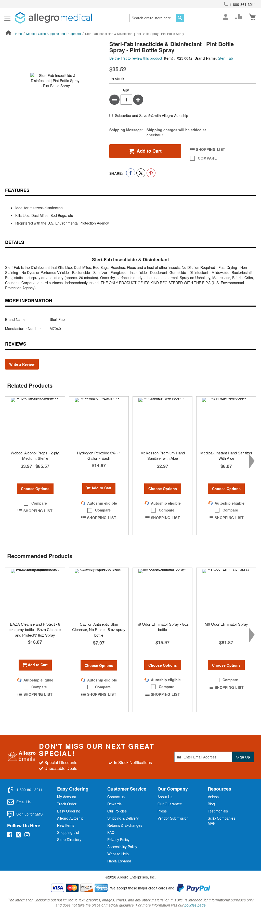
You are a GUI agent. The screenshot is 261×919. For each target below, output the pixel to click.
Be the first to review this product (135, 58)
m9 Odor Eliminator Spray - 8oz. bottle (162, 626)
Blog (211, 803)
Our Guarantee (170, 803)
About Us (165, 796)
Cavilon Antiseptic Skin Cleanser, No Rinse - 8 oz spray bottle (98, 629)
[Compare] (238, 16)
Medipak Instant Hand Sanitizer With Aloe (226, 455)
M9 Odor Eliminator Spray (226, 624)
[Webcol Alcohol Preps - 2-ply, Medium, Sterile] (35, 422)
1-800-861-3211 (243, 4)
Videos (213, 796)
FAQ (110, 832)
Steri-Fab (225, 58)
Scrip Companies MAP (221, 821)
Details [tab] (14, 242)
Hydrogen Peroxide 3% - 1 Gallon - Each (99, 455)
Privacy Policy (118, 839)
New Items (65, 825)
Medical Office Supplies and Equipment (53, 33)
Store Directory (69, 839)
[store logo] (53, 18)
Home (18, 33)
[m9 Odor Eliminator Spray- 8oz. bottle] (162, 593)
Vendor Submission (173, 818)
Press (162, 810)
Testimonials (218, 810)
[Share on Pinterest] (151, 172)
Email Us (23, 801)
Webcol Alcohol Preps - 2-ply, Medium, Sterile (35, 455)
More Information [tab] (28, 300)
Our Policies (117, 810)
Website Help (118, 853)
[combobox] (156, 18)
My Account (66, 796)
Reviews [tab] (15, 343)
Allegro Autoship (70, 818)
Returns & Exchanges (124, 825)
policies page (195, 905)
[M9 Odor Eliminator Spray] (226, 593)
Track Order (66, 803)
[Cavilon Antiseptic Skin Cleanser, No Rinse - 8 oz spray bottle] (98, 593)
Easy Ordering (68, 810)
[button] (35, 503)
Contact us (116, 796)
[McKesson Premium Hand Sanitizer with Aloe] (162, 422)
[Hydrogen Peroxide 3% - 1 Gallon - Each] (98, 422)
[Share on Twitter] (140, 172)
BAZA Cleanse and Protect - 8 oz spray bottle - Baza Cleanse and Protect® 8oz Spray (35, 629)
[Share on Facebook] (130, 172)
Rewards (114, 803)
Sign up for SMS (29, 814)
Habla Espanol (119, 860)
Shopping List (68, 832)
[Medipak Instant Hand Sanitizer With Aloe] (226, 422)
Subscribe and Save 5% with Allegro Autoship (151, 115)
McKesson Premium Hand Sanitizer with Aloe (162, 455)
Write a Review (22, 364)
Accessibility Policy (122, 846)
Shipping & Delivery (123, 818)
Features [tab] (17, 190)
